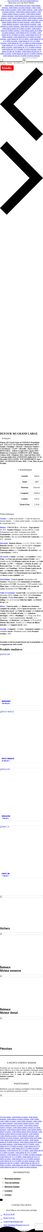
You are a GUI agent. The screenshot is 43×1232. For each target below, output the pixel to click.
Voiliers (9, 63)
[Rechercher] (24, 60)
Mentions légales (12, 1187)
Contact (8, 1195)
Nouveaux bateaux (13, 1178)
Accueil (3, 63)
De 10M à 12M (19, 63)
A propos (8, 1191)
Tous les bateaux (12, 1183)
